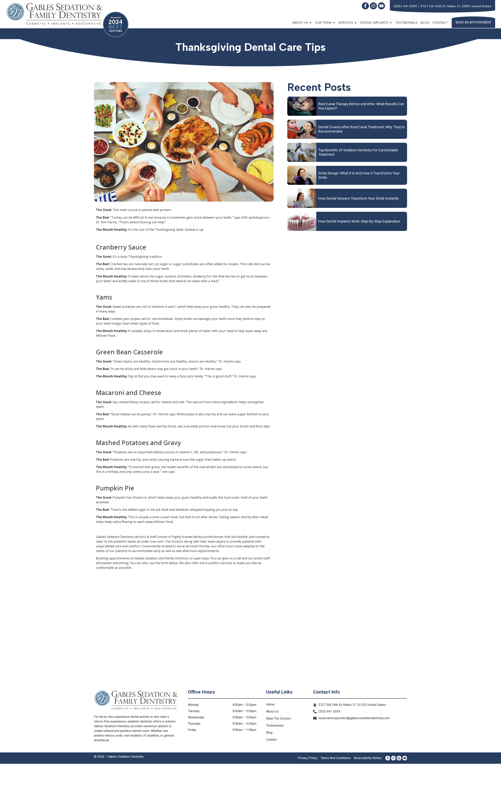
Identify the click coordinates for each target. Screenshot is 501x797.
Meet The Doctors (278, 718)
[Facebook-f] (365, 5)
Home (270, 704)
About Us (272, 711)
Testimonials (406, 22)
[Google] (399, 758)
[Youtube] (381, 5)
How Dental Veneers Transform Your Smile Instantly (358, 198)
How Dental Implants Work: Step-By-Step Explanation (359, 221)
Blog (425, 22)
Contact (440, 22)
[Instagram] (373, 5)
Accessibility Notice (367, 758)
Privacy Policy (307, 758)
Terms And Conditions (336, 758)
